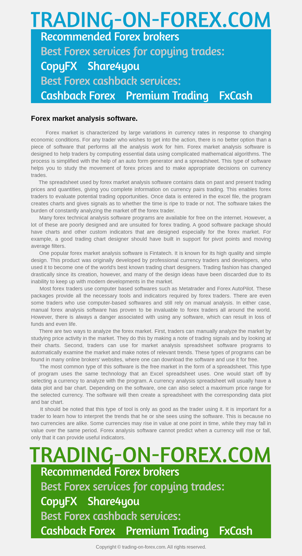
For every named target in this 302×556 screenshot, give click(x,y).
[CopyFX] (58, 66)
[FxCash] (236, 95)
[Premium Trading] (167, 95)
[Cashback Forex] (78, 95)
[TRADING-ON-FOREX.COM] (150, 18)
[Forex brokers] (110, 36)
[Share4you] (113, 66)
